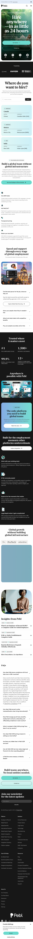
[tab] (3, 542)
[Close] (30, 924)
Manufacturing (21, 831)
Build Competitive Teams (7, 859)
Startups (20, 842)
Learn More (15, 2)
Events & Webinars (22, 871)
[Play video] (16, 389)
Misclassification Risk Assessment (23, 877)
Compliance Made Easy (6, 862)
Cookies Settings (11, 937)
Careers (3, 901)
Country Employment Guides (24, 868)
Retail (19, 837)
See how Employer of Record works (15, 182)
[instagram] (6, 921)
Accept (11, 933)
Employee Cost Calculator (24, 874)
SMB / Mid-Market (22, 845)
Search (28, 99)
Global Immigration (5, 834)
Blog (19, 857)
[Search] (27, 6)
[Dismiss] (31, 2)
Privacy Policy (19, 810)
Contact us (16, 48)
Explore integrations (15, 448)
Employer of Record (6, 820)
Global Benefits (4, 825)
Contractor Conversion (6, 868)
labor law (24, 685)
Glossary (20, 859)
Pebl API (20, 884)
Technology (20, 828)
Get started (15, 43)
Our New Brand (5, 895)
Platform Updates (5, 845)
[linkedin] (2, 921)
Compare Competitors (23, 865)
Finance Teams (21, 822)
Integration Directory (6, 842)
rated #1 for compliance (10, 704)
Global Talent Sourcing (6, 837)
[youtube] (9, 921)
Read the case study (16, 576)
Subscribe (16, 804)
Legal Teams (21, 825)
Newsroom (3, 898)
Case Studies (21, 862)
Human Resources (22, 820)
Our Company (4, 892)
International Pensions (6, 828)
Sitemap (3, 907)
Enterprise (20, 848)
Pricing (3, 904)
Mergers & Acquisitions (6, 865)
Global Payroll (4, 822)
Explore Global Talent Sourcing (15, 304)
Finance (19, 834)
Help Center (21, 881)
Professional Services (23, 839)
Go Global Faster (5, 857)
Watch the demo (15, 426)
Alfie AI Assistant (5, 839)
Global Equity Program (6, 831)
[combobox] (14, 99)
